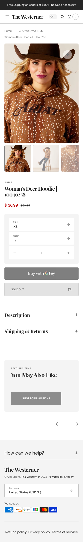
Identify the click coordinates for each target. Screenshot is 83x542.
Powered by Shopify (61, 477)
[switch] (53, 16)
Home (8, 31)
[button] (7, 17)
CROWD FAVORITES (31, 31)
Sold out (17, 289)
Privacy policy (39, 532)
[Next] (74, 423)
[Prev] (60, 423)
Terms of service (65, 532)
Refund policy (16, 532)
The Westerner (30, 477)
